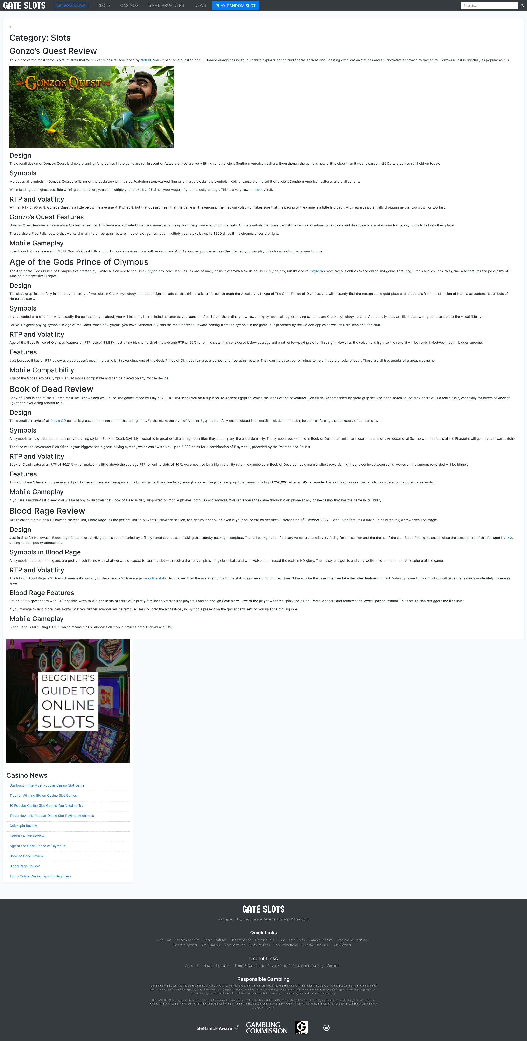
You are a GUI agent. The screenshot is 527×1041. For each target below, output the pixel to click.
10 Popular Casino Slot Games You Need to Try (46, 805)
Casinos (129, 5)
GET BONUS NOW (70, 5)
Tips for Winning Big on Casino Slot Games (43, 795)
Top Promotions (285, 945)
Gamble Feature (321, 940)
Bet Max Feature (187, 940)
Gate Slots (24, 5)
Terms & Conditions (249, 966)
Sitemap (333, 966)
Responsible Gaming (308, 966)
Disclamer (223, 966)
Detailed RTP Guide (270, 940)
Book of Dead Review (26, 856)
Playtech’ (316, 271)
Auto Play (163, 940)
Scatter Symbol (185, 945)
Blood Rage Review (25, 866)
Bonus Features (215, 940)
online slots (157, 578)
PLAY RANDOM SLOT (235, 6)
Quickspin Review (23, 826)
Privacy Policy (278, 966)
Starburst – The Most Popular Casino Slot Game (47, 785)
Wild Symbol (341, 945)
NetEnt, (146, 60)
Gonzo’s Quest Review (27, 836)
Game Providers (166, 5)
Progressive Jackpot (352, 940)
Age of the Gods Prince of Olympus (37, 846)
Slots (103, 5)
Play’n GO (58, 421)
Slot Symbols (210, 945)
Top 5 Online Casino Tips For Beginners (40, 876)
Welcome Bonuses (315, 945)
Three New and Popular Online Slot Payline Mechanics (52, 816)
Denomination (241, 940)
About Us (192, 966)
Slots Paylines (259, 945)
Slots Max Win (234, 945)
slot (257, 190)
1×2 (509, 538)
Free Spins (297, 940)
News (200, 5)
